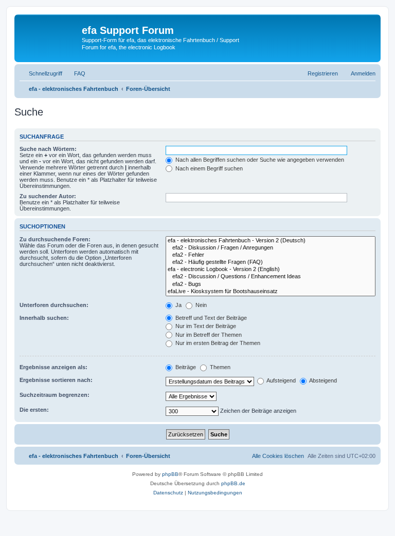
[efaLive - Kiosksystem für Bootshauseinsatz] (270, 291)
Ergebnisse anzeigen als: (53, 367)
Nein (200, 305)
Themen (219, 367)
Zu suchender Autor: (48, 196)
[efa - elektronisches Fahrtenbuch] (49, 38)
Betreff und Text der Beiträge (210, 318)
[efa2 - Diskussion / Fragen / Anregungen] (270, 248)
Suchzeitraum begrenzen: (54, 395)
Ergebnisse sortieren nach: (56, 380)
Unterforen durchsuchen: (54, 305)
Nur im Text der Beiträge (205, 326)
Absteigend (322, 380)
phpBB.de (233, 483)
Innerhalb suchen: (44, 318)
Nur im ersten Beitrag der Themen (217, 343)
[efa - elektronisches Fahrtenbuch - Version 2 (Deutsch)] (270, 240)
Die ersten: (34, 410)
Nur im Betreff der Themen (208, 335)
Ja (178, 305)
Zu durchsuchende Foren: (55, 239)
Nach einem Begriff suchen (208, 168)
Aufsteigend (280, 380)
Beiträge (185, 367)
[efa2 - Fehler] (270, 255)
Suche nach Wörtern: (48, 149)
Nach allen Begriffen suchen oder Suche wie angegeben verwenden (259, 160)
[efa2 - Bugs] (270, 284)
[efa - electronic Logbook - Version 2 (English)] (270, 269)
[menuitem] (75, 73)
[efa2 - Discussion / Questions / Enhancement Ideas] (270, 276)
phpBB (170, 474)
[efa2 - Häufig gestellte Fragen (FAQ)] (270, 262)
